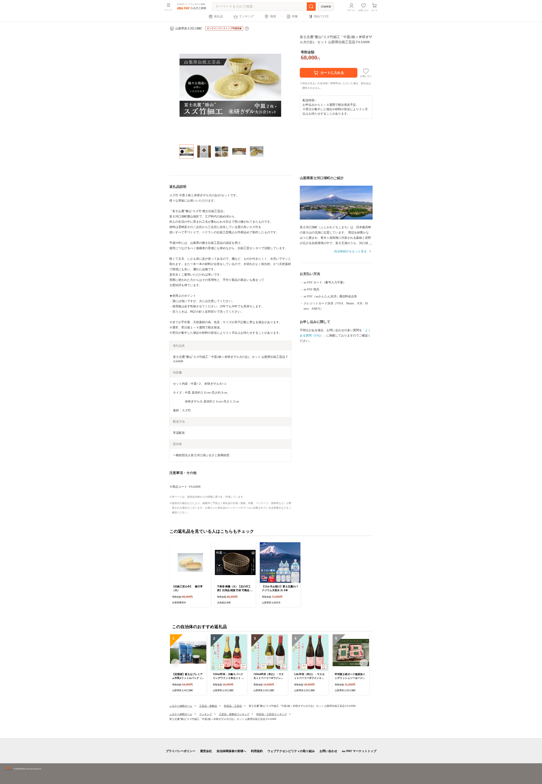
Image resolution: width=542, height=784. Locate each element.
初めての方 (321, 16)
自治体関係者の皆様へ (231, 751)
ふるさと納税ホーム (180, 705)
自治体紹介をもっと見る (350, 251)
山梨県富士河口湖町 (188, 28)
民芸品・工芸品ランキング (271, 714)
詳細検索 (326, 6)
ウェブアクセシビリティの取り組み (291, 751)
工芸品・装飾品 (208, 705)
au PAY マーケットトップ (359, 751)
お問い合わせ (328, 751)
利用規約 (257, 751)
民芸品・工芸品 (233, 705)
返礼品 (218, 16)
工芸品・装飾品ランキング (234, 714)
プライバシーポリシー (180, 751)
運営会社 (206, 751)
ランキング (246, 16)
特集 (295, 16)
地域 (273, 16)
